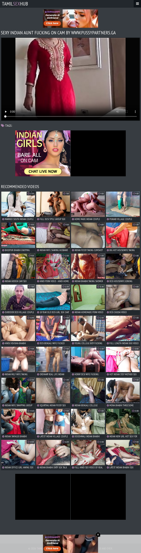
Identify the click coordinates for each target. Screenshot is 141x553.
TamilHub (15, 3)
